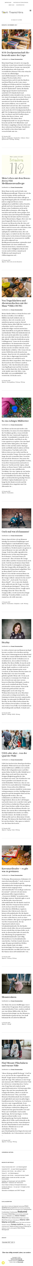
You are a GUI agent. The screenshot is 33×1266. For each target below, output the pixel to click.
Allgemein (4, 138)
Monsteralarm (9, 997)
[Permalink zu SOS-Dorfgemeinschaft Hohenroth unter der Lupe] (16, 49)
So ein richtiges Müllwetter (15, 421)
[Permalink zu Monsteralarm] (16, 993)
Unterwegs (11, 139)
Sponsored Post (5, 139)
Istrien (13, 1215)
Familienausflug (27, 1209)
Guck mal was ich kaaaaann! (15, 531)
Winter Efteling (21, 1228)
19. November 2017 (6, 491)
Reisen (27, 138)
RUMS (13, 714)
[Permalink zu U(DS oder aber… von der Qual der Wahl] (16, 749)
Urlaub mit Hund (14, 1226)
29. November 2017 (6, 136)
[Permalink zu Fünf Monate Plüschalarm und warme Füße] (16, 1059)
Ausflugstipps (10, 138)
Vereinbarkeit (21, 1226)
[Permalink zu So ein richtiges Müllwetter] (16, 417)
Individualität (25, 1214)
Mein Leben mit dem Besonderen (14, 261)
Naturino (17, 1222)
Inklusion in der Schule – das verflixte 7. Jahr (13, 1171)
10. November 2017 (6, 1140)
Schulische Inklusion (6, 1224)
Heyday (6, 642)
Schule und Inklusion (26, 1222)
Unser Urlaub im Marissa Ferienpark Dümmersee (14, 1184)
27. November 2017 (6, 260)
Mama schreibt (8, 1222)
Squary (24, 1224)
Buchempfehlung (11, 382)
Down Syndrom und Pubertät (23, 1207)
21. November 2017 (6, 380)
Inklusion (23, 138)
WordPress (21, 1260)
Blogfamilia (16, 1206)
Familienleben (17, 138)
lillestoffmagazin (9, 1220)
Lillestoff (9, 714)
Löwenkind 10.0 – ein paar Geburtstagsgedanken (14, 1169)
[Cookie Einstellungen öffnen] (3, 1264)
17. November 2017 (6, 602)
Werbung (17, 139)
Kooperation (20, 5)
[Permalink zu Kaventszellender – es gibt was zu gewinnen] (16, 865)
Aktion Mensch (5, 1206)
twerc (8, 1226)
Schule (13, 830)
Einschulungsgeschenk (18, 1209)
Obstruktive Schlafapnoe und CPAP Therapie (13, 1190)
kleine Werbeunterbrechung (15, 1217)
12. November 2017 (6, 956)
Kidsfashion (17, 603)
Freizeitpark (5, 1214)
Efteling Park (9, 1209)
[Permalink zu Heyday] (16, 638)
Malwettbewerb (16, 1220)
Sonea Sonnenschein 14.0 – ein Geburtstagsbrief (14, 1167)
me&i (22, 603)
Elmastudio (20, 1262)
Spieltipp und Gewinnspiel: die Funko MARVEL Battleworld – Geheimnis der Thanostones (14, 1181)
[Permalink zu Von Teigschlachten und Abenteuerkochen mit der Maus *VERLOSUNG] (16, 297)
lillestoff (4, 1220)
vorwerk (8, 1228)
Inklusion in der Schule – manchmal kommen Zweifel (15, 1175)
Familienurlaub (13, 1212)
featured (22, 1211)
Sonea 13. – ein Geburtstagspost (10, 1173)
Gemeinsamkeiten (19, 1214)
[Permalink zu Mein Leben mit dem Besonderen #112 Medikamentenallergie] (16, 174)
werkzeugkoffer (13, 1228)
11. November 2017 (6, 1022)
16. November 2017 (6, 713)
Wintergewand (5, 1229)
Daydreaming (21, 1206)
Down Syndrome (12, 1207)
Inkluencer (4, 1215)
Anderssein (10, 1206)
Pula (20, 1222)
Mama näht (24, 1220)
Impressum (8, 2)
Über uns (11, 5)
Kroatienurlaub (25, 1217)
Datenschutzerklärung (20, 2)
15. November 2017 (6, 828)
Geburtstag (11, 1214)
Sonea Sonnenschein (17, 59)
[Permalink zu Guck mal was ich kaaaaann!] (16, 528)
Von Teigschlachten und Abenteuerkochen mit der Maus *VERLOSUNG (15, 303)
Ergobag (9, 830)
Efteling (4, 1209)
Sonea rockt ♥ (17, 1224)
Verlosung (17, 382)
